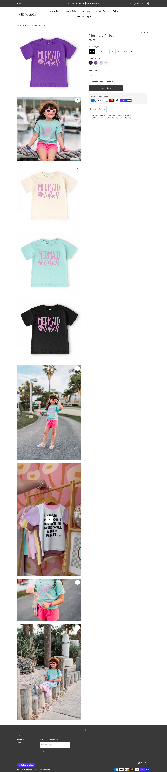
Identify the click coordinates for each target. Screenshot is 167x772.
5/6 (125, 51)
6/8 (132, 51)
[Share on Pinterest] (147, 32)
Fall (115, 11)
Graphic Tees (101, 11)
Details (93, 109)
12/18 (92, 51)
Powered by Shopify (43, 769)
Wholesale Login (83, 17)
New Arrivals (55, 11)
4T (119, 51)
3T (113, 51)
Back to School (71, 11)
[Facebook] (17, 3)
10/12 (139, 51)
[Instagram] (20, 3)
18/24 (100, 51)
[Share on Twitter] (144, 32)
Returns (102, 109)
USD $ (139, 3)
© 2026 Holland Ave (25, 769)
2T (107, 51)
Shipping (20, 739)
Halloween (87, 11)
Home (18, 25)
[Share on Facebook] (141, 32)
